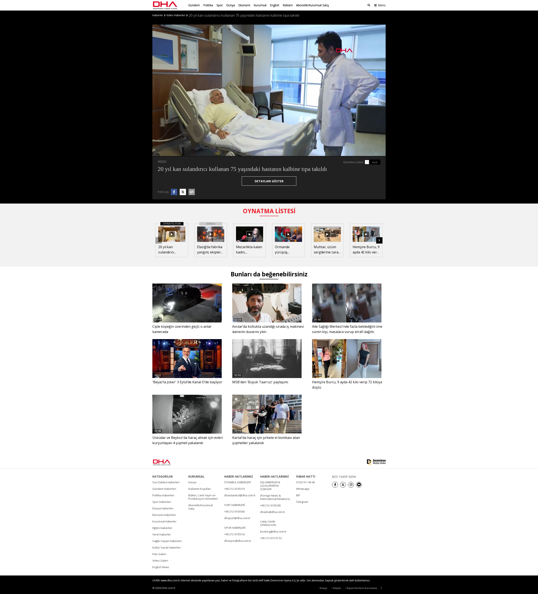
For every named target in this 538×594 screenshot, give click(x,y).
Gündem (194, 5)
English (274, 5)
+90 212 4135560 (234, 511)
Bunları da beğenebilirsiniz (269, 274)
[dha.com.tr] (167, 462)
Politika (208, 5)
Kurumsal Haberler (164, 521)
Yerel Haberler (161, 534)
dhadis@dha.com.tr (272, 512)
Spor (219, 5)
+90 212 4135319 (234, 488)
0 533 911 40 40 (305, 482)
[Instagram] (351, 485)
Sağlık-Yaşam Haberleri (167, 541)
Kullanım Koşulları (199, 488)
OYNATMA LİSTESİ (269, 211)
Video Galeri (160, 560)
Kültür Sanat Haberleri (166, 547)
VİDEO (162, 162)
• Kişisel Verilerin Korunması (361, 588)
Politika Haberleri (163, 495)
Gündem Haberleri (164, 488)
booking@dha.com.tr (273, 531)
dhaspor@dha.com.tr (237, 540)
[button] (165, 153)
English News (160, 567)
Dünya (230, 5)
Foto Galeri (159, 554)
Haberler (157, 15)
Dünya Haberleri (162, 508)
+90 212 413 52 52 (271, 538)
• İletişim (336, 588)
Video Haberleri (175, 15)
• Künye (323, 588)
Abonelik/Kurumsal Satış (312, 5)
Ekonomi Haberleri (164, 515)
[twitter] (343, 485)
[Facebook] (335, 485)
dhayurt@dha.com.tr (237, 518)
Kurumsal (260, 5)
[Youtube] (359, 485)
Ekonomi (244, 5)
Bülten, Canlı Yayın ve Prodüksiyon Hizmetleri (203, 497)
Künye (192, 482)
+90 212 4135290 (270, 505)
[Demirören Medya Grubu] (376, 462)
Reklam (288, 5)
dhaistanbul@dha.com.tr (240, 495)
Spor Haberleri (161, 501)
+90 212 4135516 (234, 534)
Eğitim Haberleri (162, 528)
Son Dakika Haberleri (165, 482)
